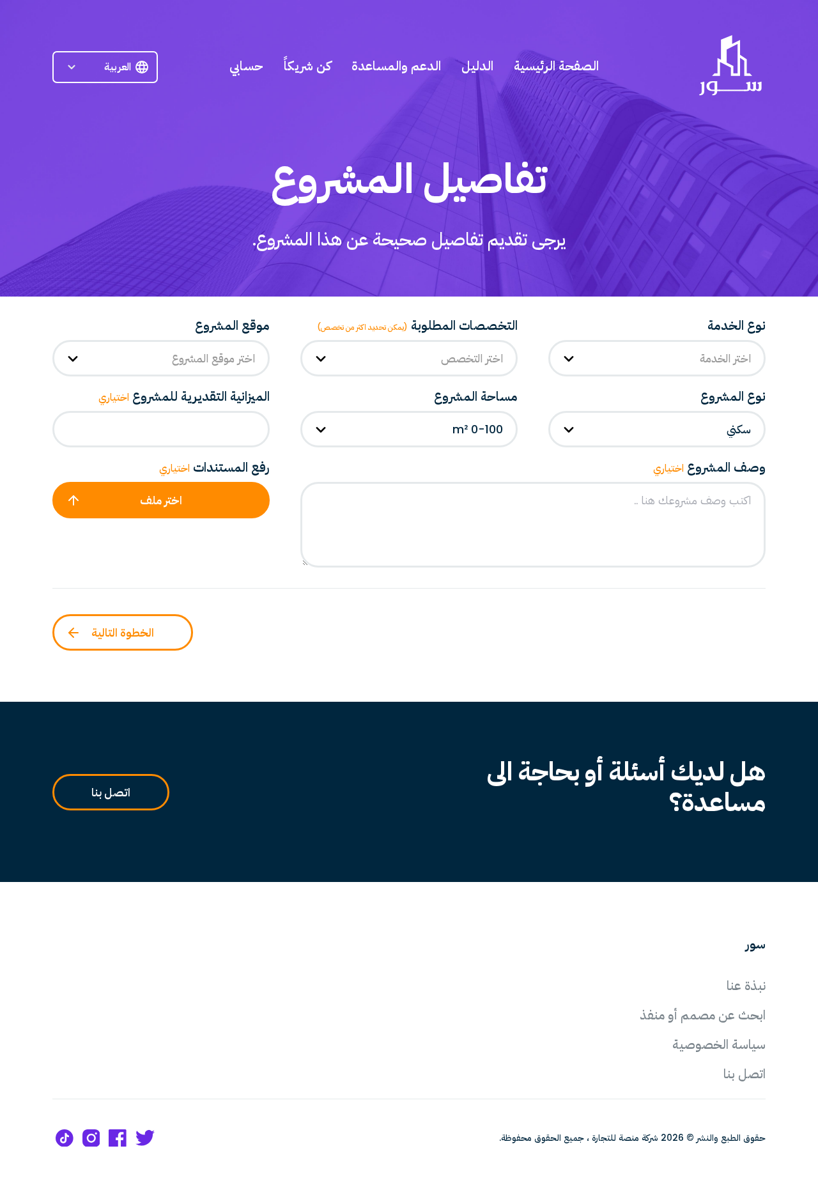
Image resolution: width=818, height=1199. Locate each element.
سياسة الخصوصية (719, 1044)
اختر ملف (161, 500)
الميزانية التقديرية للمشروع (184, 396)
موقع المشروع (232, 325)
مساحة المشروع (476, 396)
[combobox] (657, 358)
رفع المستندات (214, 467)
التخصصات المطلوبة (417, 325)
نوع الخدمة (736, 325)
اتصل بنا (110, 792)
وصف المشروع (709, 467)
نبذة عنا (746, 985)
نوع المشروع (733, 396)
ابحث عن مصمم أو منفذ (703, 1015)
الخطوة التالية (122, 632)
